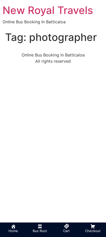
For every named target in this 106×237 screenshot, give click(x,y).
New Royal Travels (48, 10)
